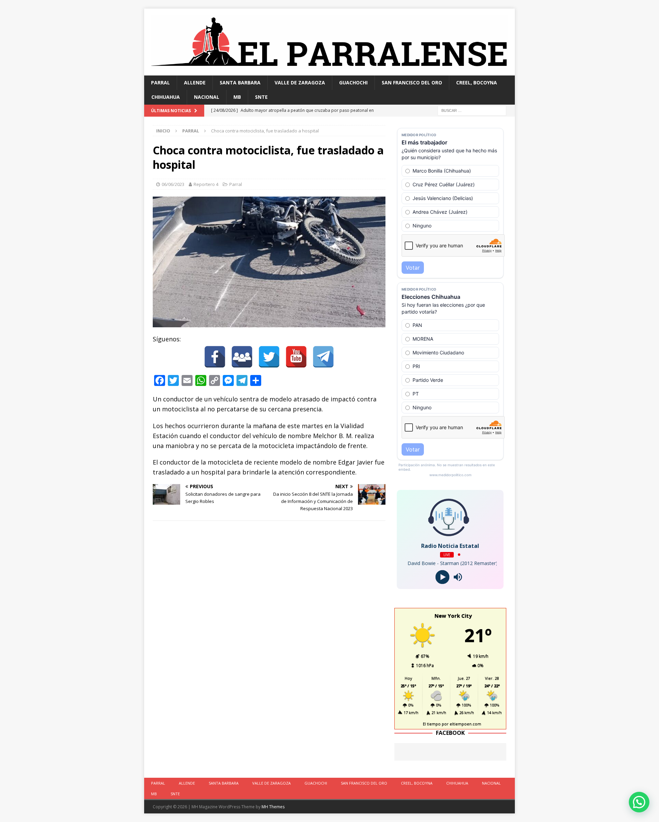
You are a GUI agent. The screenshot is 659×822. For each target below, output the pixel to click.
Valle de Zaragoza (300, 82)
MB (237, 97)
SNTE (261, 97)
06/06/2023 (173, 184)
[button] (639, 802)
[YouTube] (296, 357)
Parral (160, 82)
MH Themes (273, 807)
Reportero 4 (206, 184)
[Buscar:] (472, 110)
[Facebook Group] (242, 357)
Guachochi (353, 82)
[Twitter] (269, 357)
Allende (195, 82)
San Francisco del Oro (412, 82)
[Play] (442, 577)
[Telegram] (323, 357)
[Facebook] (215, 357)
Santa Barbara (240, 82)
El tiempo (432, 723)
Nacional (206, 97)
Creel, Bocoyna (476, 82)
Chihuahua (165, 97)
